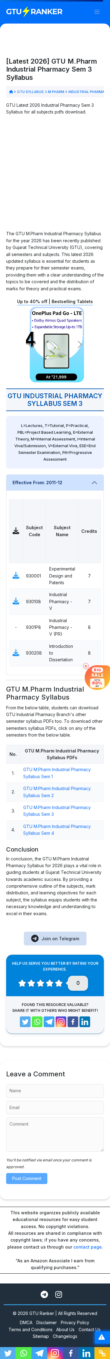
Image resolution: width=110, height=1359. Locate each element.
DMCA (26, 1322)
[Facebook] (73, 1021)
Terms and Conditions (31, 1329)
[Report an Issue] (101, 1337)
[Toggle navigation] (97, 11)
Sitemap (41, 1336)
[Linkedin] (84, 1021)
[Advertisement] (55, 175)
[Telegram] (49, 1021)
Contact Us (90, 1329)
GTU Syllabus (30, 92)
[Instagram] (61, 1021)
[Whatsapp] (37, 1021)
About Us (65, 1329)
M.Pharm (56, 92)
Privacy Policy (75, 1322)
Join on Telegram (60, 938)
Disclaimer (46, 1322)
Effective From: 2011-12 (37, 482)
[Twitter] (25, 1021)
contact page (87, 1246)
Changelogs (65, 1336)
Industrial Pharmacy (88, 92)
